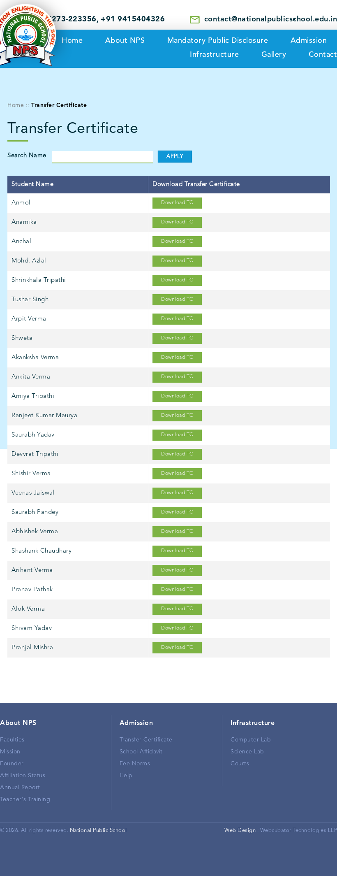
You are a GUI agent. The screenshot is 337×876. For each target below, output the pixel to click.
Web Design (240, 830)
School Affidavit (141, 752)
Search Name (26, 156)
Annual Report (20, 787)
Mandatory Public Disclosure (217, 40)
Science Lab (247, 752)
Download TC (177, 202)
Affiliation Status (22, 775)
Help (126, 775)
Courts (240, 764)
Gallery (273, 54)
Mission (10, 752)
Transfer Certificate (146, 740)
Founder (12, 764)
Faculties (12, 740)
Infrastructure (214, 54)
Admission (309, 40)
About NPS (125, 40)
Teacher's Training (25, 799)
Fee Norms (135, 764)
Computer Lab (251, 740)
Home (15, 105)
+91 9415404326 (133, 19)
